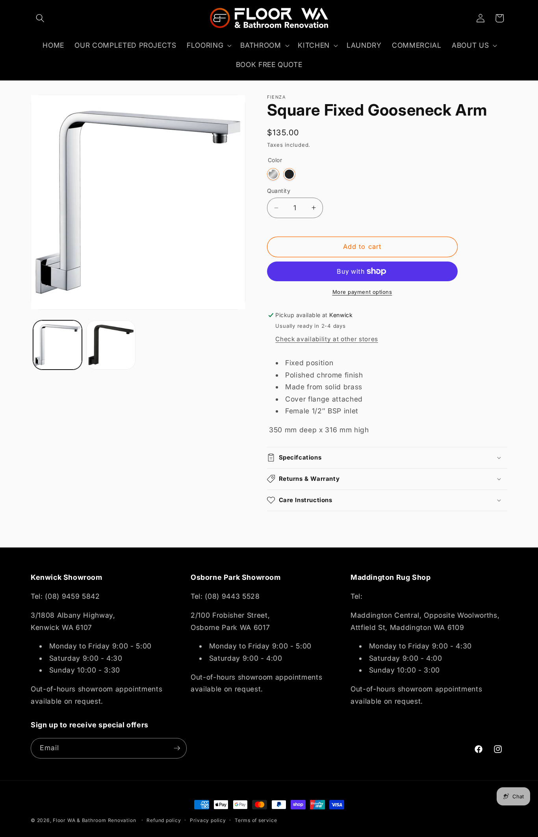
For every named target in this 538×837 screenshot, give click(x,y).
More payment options (362, 292)
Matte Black (289, 174)
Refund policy (164, 820)
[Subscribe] (176, 748)
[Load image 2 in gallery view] (110, 345)
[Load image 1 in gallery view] (57, 345)
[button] (40, 18)
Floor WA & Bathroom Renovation (94, 820)
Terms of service (256, 820)
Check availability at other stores (326, 339)
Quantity (279, 190)
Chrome (273, 174)
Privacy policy (208, 820)
